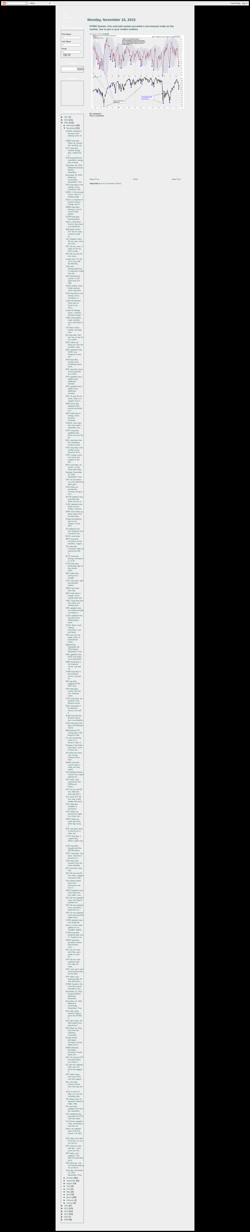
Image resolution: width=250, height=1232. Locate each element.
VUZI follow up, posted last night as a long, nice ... (74, 813)
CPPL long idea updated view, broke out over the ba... (74, 434)
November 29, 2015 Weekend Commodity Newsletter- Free (74, 178)
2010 (66, 1217)
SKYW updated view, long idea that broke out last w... (74, 499)
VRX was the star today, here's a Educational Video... (73, 638)
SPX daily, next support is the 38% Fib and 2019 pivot (74, 1156)
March (69, 1197)
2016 (66, 120)
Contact (66, 18)
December (71, 125)
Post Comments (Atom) (111, 183)
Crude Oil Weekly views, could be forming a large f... (74, 312)
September (71, 1181)
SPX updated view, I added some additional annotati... (74, 380)
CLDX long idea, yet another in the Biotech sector (74, 700)
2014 (66, 1206)
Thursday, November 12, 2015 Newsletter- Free (74, 1172)
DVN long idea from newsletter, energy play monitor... (74, 160)
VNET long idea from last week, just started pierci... (74, 603)
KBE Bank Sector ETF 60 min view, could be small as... (74, 232)
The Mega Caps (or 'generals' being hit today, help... (74, 1101)
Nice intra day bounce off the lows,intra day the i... (74, 1085)
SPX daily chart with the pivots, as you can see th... (74, 1140)
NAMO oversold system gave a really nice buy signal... (73, 766)
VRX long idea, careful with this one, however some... (73, 692)
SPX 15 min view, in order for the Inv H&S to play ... (74, 248)
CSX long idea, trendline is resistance (72, 806)
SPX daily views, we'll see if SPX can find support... (74, 1076)
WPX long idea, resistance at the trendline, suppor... (74, 541)
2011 (66, 1214)
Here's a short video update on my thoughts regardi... (74, 927)
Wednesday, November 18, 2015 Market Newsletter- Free (74, 648)
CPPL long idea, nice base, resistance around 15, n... (74, 855)
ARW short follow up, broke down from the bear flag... (74, 514)
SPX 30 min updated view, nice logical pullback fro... (74, 900)
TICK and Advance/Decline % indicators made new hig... (74, 269)
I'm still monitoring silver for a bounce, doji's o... (74, 740)
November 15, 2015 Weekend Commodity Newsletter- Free (74, 1004)
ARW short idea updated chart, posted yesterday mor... (74, 407)
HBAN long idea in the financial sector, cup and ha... (73, 665)
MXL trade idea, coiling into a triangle (72, 575)
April (68, 1194)
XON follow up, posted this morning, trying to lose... (74, 490)
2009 (66, 1220)
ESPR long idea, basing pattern (73, 218)
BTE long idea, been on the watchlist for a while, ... (74, 371)
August (69, 1183)
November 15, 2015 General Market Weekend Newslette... (74, 995)
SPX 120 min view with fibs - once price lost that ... (74, 1148)
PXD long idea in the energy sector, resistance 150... (74, 187)
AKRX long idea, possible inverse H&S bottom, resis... (73, 943)
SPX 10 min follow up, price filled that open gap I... (74, 482)
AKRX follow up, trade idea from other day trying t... (73, 822)
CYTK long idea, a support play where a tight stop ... (74, 839)
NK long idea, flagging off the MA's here (73, 683)
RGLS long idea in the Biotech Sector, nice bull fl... (73, 709)
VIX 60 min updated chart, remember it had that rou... (74, 1123)
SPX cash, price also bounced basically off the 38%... (74, 971)
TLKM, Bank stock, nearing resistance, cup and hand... (74, 628)
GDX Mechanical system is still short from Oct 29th (73, 279)
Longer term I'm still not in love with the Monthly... (74, 261)
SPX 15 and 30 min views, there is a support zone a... (74, 398)
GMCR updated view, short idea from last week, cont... (74, 892)
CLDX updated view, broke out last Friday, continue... (74, 506)
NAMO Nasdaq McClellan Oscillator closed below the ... (74, 1051)
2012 (66, 1211)
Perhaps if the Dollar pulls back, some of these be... (74, 747)
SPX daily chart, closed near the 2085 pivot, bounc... (73, 783)
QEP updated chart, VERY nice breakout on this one (74, 353)
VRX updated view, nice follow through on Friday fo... (74, 610)
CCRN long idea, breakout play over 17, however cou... (74, 934)
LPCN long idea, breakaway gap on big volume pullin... (74, 567)
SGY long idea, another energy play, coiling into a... (73, 151)
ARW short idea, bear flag (72, 589)
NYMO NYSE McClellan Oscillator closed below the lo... (74, 1041)
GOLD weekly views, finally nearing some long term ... (74, 288)
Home (65, 14)
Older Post (176, 179)
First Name (66, 34)
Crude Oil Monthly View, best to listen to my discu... (73, 304)
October (70, 1178)
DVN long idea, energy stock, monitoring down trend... (73, 363)
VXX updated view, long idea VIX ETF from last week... (74, 1116)
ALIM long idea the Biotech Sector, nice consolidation (74, 718)
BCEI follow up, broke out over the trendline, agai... (74, 344)
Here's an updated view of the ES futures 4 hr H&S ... (74, 1132)
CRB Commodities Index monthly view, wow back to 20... (74, 321)
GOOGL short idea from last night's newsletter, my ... (74, 425)
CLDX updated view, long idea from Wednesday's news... (74, 619)
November (71, 128)
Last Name (66, 41)
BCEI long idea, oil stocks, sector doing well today (73, 467)
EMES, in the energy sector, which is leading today (74, 194)
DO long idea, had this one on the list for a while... (74, 337)
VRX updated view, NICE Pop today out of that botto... (74, 656)
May (68, 1192)
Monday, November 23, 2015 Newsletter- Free (74, 474)
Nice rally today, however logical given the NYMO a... (74, 1014)
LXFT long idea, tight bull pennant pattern (74, 583)
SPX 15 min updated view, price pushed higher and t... (74, 915)
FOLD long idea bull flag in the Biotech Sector (74, 725)
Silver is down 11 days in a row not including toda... (74, 1094)
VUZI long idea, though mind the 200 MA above (73, 848)
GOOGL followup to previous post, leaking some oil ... (74, 134)
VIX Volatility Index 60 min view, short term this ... (74, 241)
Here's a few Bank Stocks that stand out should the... (74, 224)
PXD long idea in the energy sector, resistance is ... (74, 295)
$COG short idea (73, 536)
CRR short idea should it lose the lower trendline (74, 863)
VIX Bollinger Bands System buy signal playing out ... (74, 774)
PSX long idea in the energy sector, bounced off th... (74, 450)
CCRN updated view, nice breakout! (74, 921)
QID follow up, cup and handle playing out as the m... (74, 1165)
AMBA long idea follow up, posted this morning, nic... (74, 143)
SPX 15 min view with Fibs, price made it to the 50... (73, 953)
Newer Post (94, 179)
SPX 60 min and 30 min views (74, 255)
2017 (66, 117)
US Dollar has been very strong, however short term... (74, 756)
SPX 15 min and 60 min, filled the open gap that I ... (74, 791)
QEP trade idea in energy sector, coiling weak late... (74, 595)
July (68, 1186)
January (70, 1203)
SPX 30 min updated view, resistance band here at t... (74, 907)
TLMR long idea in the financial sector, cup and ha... (73, 675)
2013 (66, 1208)
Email (64, 49)
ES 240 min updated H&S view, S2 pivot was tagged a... (74, 1068)
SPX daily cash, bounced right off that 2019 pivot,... (74, 979)
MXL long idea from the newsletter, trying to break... (74, 442)
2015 (66, 123)
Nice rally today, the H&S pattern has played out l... (74, 1023)
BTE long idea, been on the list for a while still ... (74, 831)
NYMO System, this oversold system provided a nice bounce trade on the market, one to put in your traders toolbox (132, 28)
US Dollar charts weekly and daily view (74, 330)
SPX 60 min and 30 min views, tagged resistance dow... (74, 875)
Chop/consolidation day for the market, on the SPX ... (74, 522)
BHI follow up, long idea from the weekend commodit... (73, 1031)
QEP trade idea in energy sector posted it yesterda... (73, 416)
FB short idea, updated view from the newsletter (74, 1108)
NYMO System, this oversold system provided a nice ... (74, 986)
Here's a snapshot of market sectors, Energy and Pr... (74, 202)
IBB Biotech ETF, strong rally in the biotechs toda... (74, 732)
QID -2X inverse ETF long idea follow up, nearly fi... (74, 1059)
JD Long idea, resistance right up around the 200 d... (74, 549)
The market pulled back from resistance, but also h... (73, 884)
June (68, 1189)
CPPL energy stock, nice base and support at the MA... (74, 458)
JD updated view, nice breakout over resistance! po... (74, 531)
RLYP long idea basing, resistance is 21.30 (74, 558)
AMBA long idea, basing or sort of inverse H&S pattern (73, 210)
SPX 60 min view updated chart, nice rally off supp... (73, 963)
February (70, 1200)
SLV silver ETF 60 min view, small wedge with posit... (74, 799)
